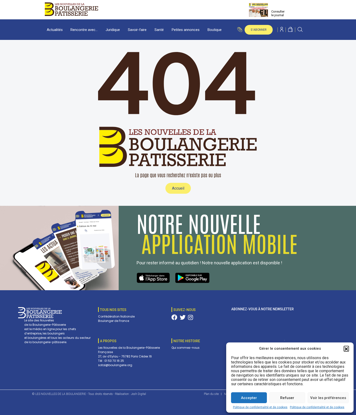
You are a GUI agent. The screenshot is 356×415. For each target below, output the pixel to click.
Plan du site (211, 394)
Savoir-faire (137, 30)
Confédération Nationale (116, 316)
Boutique (215, 30)
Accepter (249, 398)
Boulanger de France (113, 321)
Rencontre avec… (84, 30)
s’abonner (259, 30)
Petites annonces (186, 30)
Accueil (178, 188)
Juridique (113, 30)
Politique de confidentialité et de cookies (260, 407)
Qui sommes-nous (185, 348)
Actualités (55, 30)
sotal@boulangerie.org (115, 365)
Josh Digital (138, 394)
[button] (346, 348)
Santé (159, 30)
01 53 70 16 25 (114, 361)
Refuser (287, 398)
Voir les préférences (328, 398)
